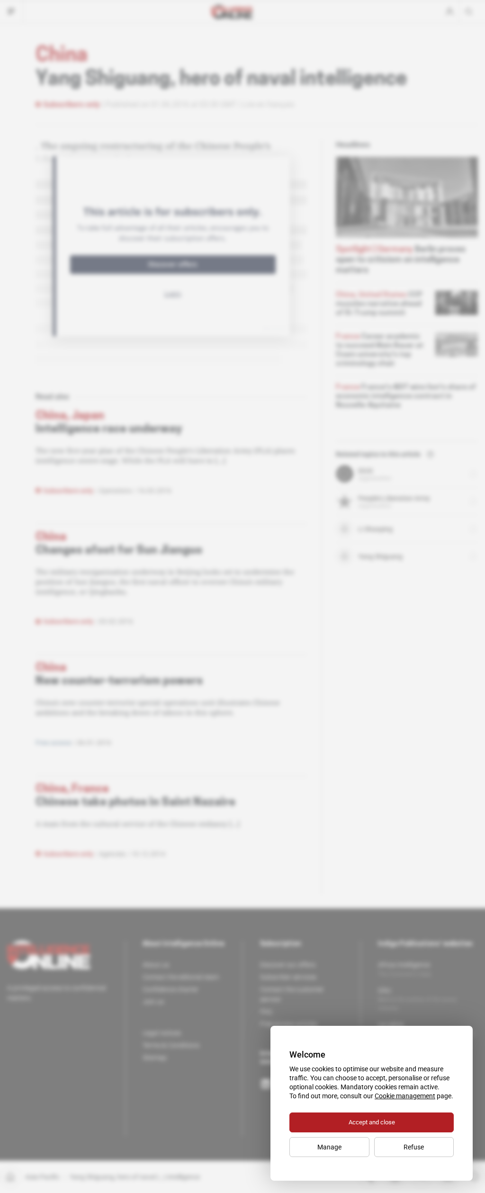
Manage (329, 1147)
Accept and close (372, 1122)
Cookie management (405, 1096)
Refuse (414, 1147)
